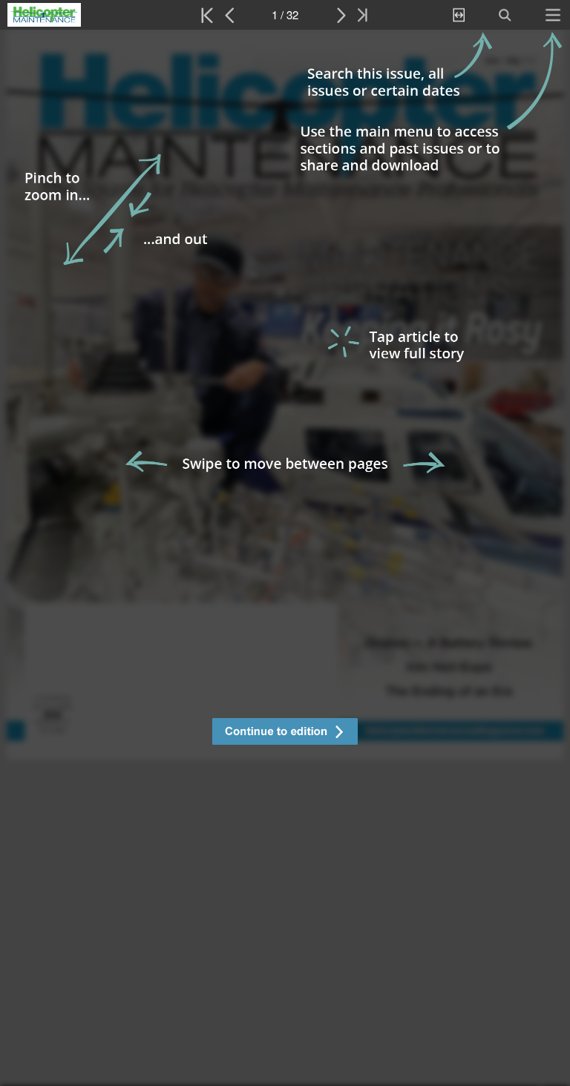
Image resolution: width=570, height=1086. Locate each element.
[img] (285, 558)
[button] (285, 733)
